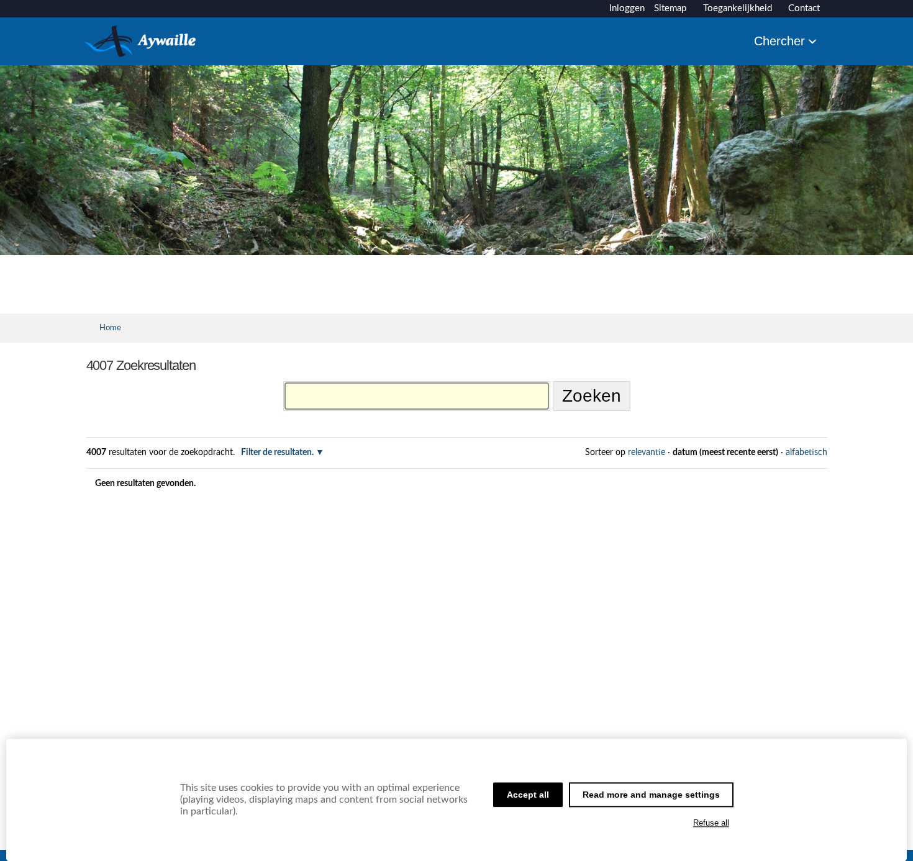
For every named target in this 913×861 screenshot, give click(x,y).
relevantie (646, 452)
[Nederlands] (140, 52)
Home (110, 327)
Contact (804, 8)
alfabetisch (806, 452)
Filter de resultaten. (277, 452)
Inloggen (627, 8)
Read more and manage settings (651, 795)
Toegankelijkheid (737, 8)
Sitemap (670, 8)
